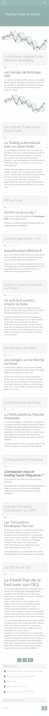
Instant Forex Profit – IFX (22, 239)
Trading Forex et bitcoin (22, 14)
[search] (44, 3)
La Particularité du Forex (22, 402)
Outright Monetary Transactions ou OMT (20, 508)
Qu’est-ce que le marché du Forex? (23, 286)
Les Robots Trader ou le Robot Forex (22, 129)
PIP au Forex (13, 200)
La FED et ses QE (17, 567)
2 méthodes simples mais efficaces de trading (23, 58)
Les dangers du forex (20, 348)
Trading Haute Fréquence (23, 459)
